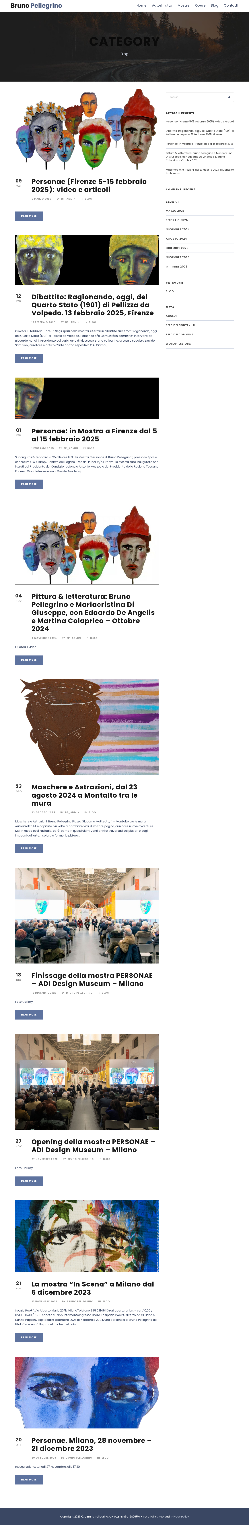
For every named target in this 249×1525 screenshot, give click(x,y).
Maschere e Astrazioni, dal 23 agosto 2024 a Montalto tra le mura (85, 795)
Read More (29, 216)
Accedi (171, 316)
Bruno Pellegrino (79, 993)
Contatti (231, 5)
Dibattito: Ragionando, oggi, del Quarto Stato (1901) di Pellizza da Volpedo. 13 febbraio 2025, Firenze (93, 305)
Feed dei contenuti (180, 325)
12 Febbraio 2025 (44, 322)
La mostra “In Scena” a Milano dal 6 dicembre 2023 (93, 1288)
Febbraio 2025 (177, 220)
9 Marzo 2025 (42, 199)
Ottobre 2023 (177, 266)
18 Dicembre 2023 (44, 993)
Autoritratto (162, 5)
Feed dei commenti (180, 334)
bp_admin (68, 199)
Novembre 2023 (178, 257)
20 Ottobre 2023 (44, 1457)
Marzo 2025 (175, 211)
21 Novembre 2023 (44, 1301)
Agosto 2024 (176, 239)
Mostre (184, 5)
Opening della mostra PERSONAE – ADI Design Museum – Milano (94, 1146)
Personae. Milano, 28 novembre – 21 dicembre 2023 (92, 1444)
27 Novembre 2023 (45, 1159)
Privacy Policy (180, 1516)
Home (142, 5)
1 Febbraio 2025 (43, 448)
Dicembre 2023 (177, 248)
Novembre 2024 (178, 229)
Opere (200, 5)
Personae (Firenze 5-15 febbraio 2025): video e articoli (89, 185)
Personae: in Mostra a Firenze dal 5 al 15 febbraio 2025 (94, 435)
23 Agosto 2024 (43, 812)
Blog (214, 5)
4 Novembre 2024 (44, 638)
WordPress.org (178, 344)
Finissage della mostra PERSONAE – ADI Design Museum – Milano (92, 979)
